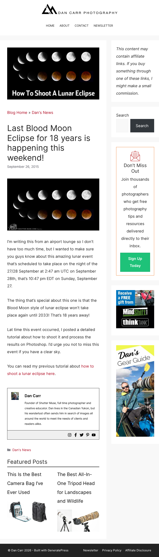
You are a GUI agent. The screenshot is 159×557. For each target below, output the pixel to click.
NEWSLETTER (103, 25)
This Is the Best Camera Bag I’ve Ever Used (25, 483)
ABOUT (65, 25)
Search (122, 115)
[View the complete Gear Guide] (135, 391)
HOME (50, 25)
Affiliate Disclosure (138, 550)
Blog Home (17, 112)
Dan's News (42, 112)
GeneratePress (58, 550)
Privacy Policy (111, 550)
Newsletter (90, 550)
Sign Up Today (135, 262)
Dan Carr (33, 395)
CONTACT (82, 25)
